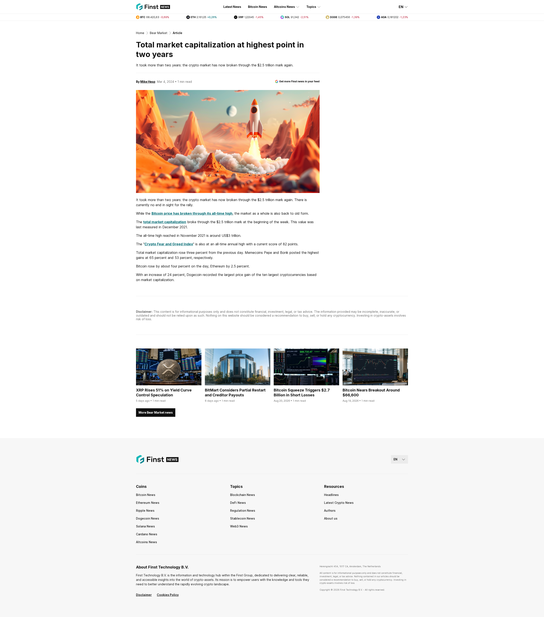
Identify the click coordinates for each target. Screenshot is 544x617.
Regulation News (242, 510)
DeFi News (238, 502)
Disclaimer (144, 595)
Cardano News (146, 534)
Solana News (145, 526)
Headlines (331, 495)
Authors (330, 510)
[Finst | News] (153, 6)
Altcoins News (284, 7)
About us (330, 518)
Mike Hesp (147, 81)
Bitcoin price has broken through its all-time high (192, 213)
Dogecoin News (147, 518)
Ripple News (145, 510)
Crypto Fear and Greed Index (168, 244)
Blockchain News (242, 495)
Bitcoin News (257, 7)
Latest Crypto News (339, 502)
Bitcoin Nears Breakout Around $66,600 (371, 392)
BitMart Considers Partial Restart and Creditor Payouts (235, 392)
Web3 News (239, 526)
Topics (311, 7)
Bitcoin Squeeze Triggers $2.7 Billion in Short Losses (302, 392)
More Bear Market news (156, 412)
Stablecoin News (242, 518)
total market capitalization (164, 222)
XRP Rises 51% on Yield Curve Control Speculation (164, 392)
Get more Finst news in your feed (299, 81)
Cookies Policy (168, 595)
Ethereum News (147, 502)
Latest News (232, 7)
